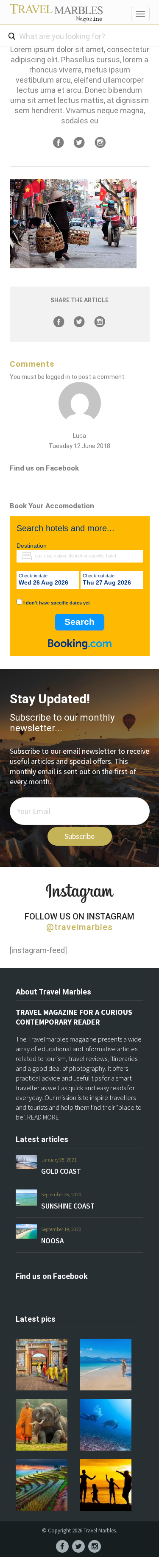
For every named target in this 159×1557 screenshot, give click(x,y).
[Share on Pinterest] (100, 142)
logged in (58, 376)
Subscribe (79, 836)
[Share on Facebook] (58, 142)
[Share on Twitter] (79, 142)
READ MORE (43, 1117)
